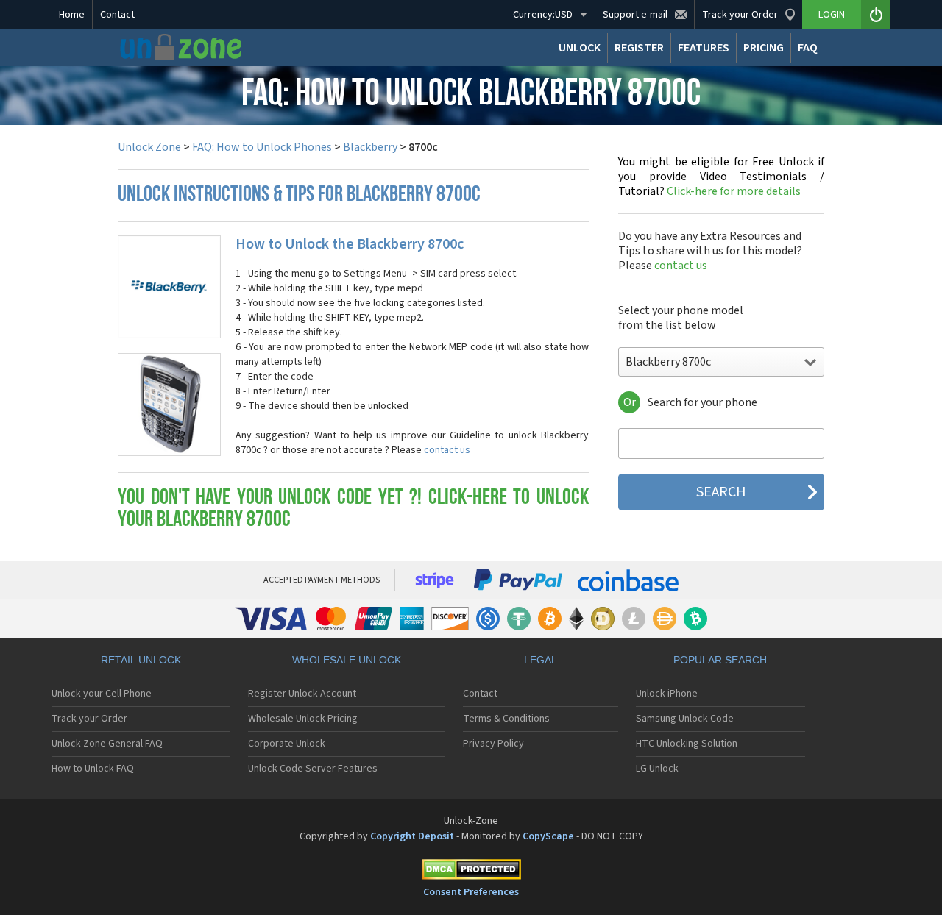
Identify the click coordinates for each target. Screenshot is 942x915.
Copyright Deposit (412, 836)
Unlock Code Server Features (313, 768)
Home (72, 14)
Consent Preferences (471, 892)
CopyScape (548, 836)
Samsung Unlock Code (685, 718)
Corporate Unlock (286, 743)
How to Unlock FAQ (93, 768)
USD (543, 14)
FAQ (808, 48)
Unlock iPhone (667, 693)
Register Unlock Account (302, 693)
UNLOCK (580, 48)
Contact (117, 14)
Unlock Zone (149, 147)
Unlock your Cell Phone (102, 693)
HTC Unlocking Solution (686, 743)
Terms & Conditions (506, 718)
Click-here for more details (721, 176)
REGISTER (639, 48)
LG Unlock (657, 768)
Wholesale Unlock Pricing (303, 718)
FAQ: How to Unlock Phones (262, 147)
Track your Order (89, 718)
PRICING (763, 48)
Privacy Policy (493, 743)
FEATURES (703, 48)
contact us (447, 450)
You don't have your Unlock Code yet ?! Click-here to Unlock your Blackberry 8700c (353, 509)
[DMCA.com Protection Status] (471, 872)
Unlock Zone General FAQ (107, 743)
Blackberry (370, 147)
